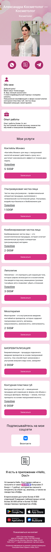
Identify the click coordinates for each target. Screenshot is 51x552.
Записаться (25, 175)
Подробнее (9, 164)
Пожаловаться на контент (25, 532)
